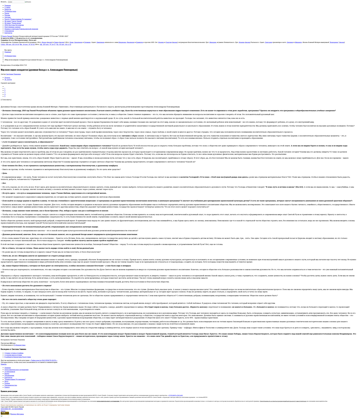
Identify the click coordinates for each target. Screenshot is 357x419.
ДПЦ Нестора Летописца (14, 25)
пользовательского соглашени (107, 401)
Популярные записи (12, 27)
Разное (7, 383)
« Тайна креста (35, 360)
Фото (6, 381)
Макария (212, 42)
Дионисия (130, 42)
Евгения (290, 42)
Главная (7, 5)
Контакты (8, 33)
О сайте (7, 7)
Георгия (169, 42)
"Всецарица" (334, 42)
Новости (7, 9)
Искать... (4, 2)
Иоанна (161, 42)
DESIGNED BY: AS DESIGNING (12, 409)
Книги (6, 387)
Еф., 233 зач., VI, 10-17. (48, 44)
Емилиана (100, 42)
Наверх (4, 364)
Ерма (71, 42)
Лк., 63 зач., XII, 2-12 (63, 44)
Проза (6, 13)
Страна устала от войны (13, 353)
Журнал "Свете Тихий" (13, 21)
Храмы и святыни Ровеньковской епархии (21, 29)
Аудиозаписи (9, 372)
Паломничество (10, 385)
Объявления (9, 375)
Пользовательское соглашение (16, 370)
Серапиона (78, 42)
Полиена (87, 42)
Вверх (3, 411)
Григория (268, 42)
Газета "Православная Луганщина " (18, 19)
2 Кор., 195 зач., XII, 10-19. (10, 44)
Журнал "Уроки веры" (12, 23)
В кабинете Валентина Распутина (17, 357)
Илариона (122, 42)
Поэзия (7, 15)
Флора (43, 42)
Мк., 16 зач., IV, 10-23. (27, 44)
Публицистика (10, 11)
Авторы (7, 17)
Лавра (56, 42)
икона (49, 42)
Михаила (298, 42)
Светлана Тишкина (13, 74)
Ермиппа (139, 42)
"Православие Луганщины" (15, 379)
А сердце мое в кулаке (13, 355)
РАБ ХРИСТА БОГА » (49, 360)
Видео (6, 373)
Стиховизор (9, 31)
